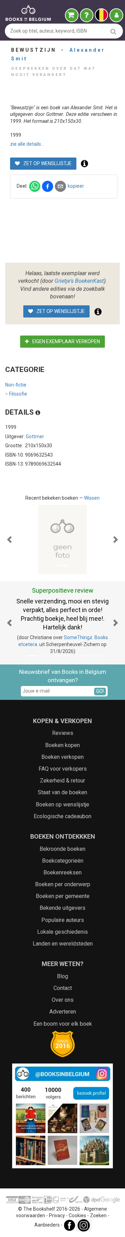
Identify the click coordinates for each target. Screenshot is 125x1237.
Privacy (57, 1215)
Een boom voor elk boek (62, 1023)
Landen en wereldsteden (63, 943)
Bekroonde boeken (62, 849)
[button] (9, 539)
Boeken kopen (62, 745)
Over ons (63, 1000)
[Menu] (116, 15)
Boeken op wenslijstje (62, 804)
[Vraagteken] (86, 15)
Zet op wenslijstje (47, 163)
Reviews (62, 733)
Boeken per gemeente (63, 896)
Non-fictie (15, 385)
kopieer (76, 186)
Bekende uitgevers (62, 908)
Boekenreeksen (62, 872)
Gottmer (35, 436)
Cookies (77, 1215)
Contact (62, 988)
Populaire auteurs (62, 920)
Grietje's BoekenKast (79, 281)
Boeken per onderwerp (62, 884)
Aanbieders (47, 1225)
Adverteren (62, 1011)
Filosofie (16, 394)
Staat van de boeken (62, 792)
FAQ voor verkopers (63, 768)
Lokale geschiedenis (62, 932)
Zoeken (98, 1215)
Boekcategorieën (62, 860)
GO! (100, 691)
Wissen (92, 498)
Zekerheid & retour (62, 780)
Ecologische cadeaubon (62, 816)
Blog (62, 976)
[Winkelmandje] (71, 15)
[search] (113, 31)
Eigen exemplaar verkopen (65, 341)
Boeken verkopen (62, 757)
